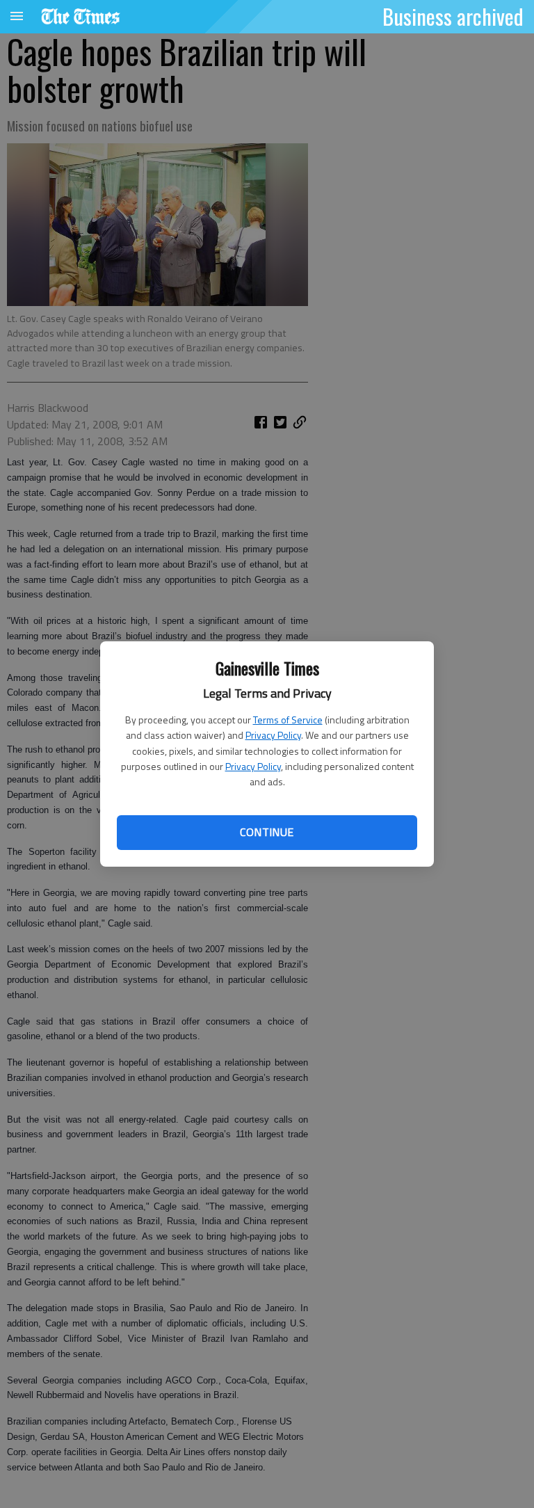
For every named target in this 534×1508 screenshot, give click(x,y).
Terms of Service (288, 719)
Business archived (453, 16)
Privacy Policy (273, 735)
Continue (266, 832)
